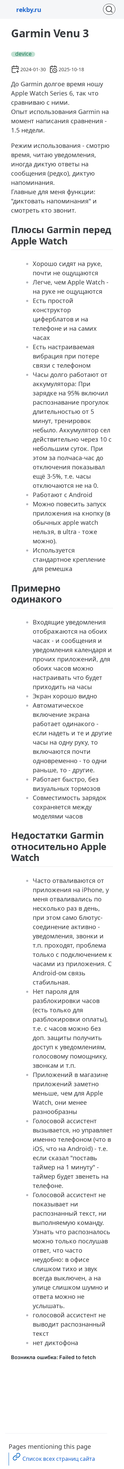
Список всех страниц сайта (58, 1458)
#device (22, 54)
